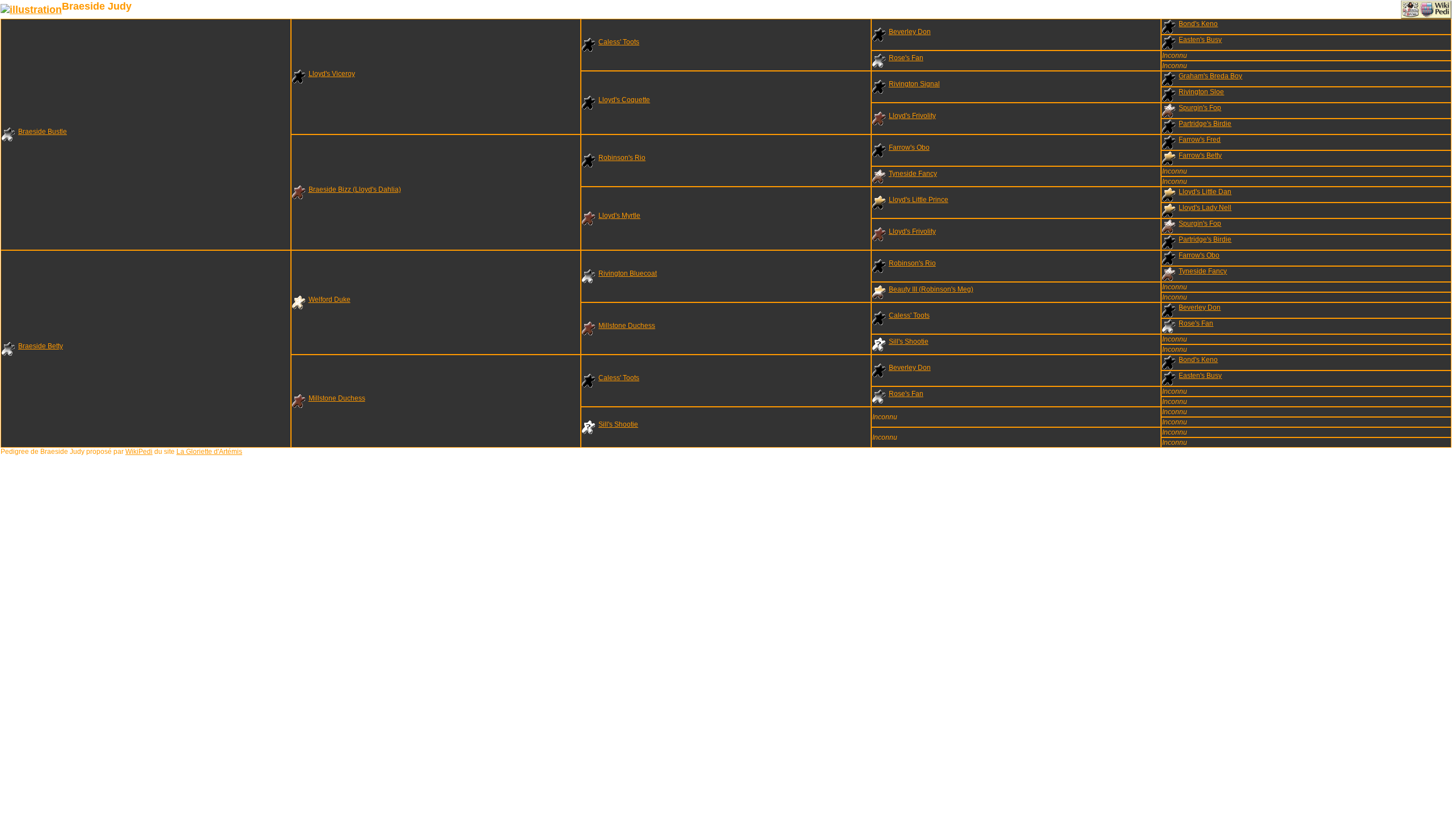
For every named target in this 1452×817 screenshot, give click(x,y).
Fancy (913, 174)
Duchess (626, 326)
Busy (1200, 40)
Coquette (624, 100)
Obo (909, 147)
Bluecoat (627, 273)
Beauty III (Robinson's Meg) (931, 289)
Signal (914, 84)
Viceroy (332, 74)
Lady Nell (1205, 208)
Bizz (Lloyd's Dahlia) (355, 189)
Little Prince (918, 200)
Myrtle (619, 216)
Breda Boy (1210, 76)
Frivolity (912, 116)
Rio (621, 158)
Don (910, 32)
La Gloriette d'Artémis (209, 452)
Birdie (1205, 124)
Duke (330, 300)
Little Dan (1205, 192)
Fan (906, 58)
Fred (1200, 140)
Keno (1198, 24)
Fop (1200, 108)
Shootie (908, 342)
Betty (1200, 155)
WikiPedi (139, 452)
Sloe (1201, 92)
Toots (618, 42)
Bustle (42, 132)
